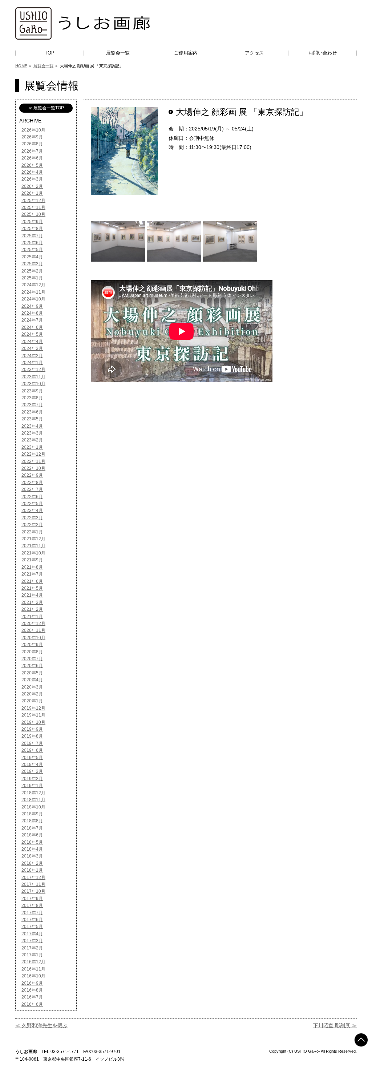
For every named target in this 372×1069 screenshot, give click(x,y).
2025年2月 (32, 271)
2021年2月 (32, 609)
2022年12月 (33, 454)
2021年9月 (32, 559)
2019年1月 (32, 785)
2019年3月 (32, 771)
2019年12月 (33, 708)
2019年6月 (32, 750)
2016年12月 (33, 961)
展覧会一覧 (118, 53)
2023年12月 (33, 369)
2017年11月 (33, 884)
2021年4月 (32, 595)
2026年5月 (32, 165)
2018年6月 (32, 835)
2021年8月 (32, 567)
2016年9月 (32, 983)
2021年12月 (33, 538)
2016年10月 (33, 976)
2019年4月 (32, 764)
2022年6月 (32, 496)
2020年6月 (32, 665)
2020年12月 (33, 623)
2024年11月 (33, 292)
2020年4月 (32, 679)
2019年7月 (32, 743)
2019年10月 (33, 722)
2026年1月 (32, 193)
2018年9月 (32, 813)
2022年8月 (32, 482)
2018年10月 (33, 807)
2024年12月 (33, 284)
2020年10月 (33, 637)
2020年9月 (32, 644)
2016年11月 (33, 969)
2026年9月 (32, 137)
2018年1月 (32, 870)
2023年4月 (32, 426)
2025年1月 (32, 278)
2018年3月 (32, 856)
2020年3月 (32, 687)
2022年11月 (33, 461)
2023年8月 (32, 397)
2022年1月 (32, 531)
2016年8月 (32, 990)
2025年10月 (33, 214)
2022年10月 (33, 468)
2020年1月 (32, 700)
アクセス (254, 53)
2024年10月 (33, 299)
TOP (49, 53)
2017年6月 (32, 919)
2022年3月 (32, 517)
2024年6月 (32, 327)
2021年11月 (33, 545)
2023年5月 (32, 418)
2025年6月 (32, 242)
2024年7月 (32, 320)
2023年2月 (32, 440)
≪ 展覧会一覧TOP (46, 107)
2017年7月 (32, 912)
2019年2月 (32, 778)
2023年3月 (32, 433)
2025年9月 (32, 221)
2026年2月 (32, 186)
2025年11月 (33, 207)
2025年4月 (32, 256)
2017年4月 (32, 933)
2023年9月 (32, 391)
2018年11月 (33, 799)
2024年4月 (32, 341)
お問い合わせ (322, 53)
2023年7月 (32, 404)
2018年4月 (32, 849)
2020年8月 (32, 651)
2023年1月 (32, 447)
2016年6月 (32, 1004)
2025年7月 (32, 235)
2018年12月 (33, 792)
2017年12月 (33, 877)
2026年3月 (32, 179)
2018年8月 (32, 820)
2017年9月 (32, 898)
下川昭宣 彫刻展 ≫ (335, 1025)
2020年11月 (33, 630)
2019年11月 (33, 715)
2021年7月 (32, 574)
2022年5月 (32, 503)
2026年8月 (32, 143)
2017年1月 (32, 954)
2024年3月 (32, 348)
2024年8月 (32, 313)
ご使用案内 (186, 53)
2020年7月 (32, 658)
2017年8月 (32, 905)
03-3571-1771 (64, 1051)
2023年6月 (32, 412)
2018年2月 (32, 863)
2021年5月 (32, 588)
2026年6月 (32, 158)
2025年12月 (33, 200)
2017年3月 (32, 940)
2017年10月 (33, 891)
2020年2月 (32, 694)
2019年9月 (32, 729)
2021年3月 (32, 602)
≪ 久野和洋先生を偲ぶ (41, 1025)
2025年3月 (32, 263)
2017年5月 (32, 926)
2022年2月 (32, 524)
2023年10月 (33, 383)
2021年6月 (32, 581)
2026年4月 (32, 172)
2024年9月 (32, 306)
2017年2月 (32, 948)
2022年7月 (32, 489)
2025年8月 (32, 228)
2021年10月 (33, 553)
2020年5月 (32, 672)
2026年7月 (32, 151)
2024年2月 (32, 355)
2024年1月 (32, 362)
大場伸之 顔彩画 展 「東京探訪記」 (242, 112)
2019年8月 (32, 736)
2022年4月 (32, 510)
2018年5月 (32, 842)
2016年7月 (32, 997)
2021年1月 (32, 616)
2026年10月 (33, 130)
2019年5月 (32, 757)
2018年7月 (32, 828)
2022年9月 (32, 475)
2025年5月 (32, 249)
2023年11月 (33, 376)
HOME (21, 66)
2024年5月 (32, 334)
